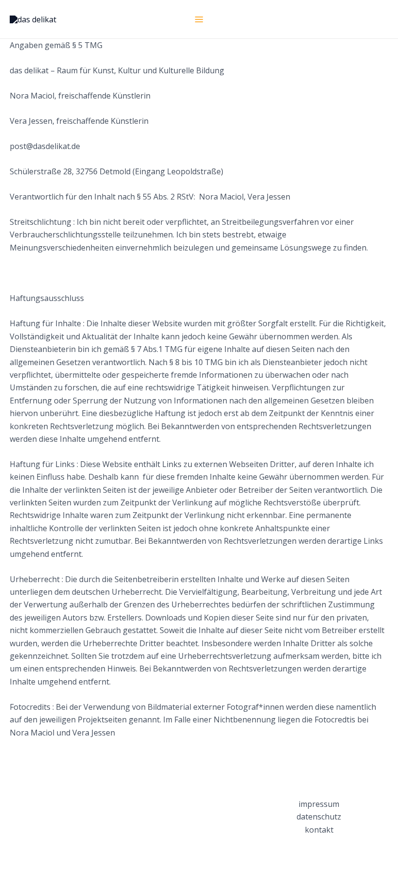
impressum (318, 804)
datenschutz (319, 816)
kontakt (319, 829)
